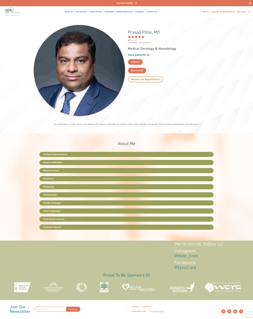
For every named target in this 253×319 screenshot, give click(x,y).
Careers (135, 306)
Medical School (51, 170)
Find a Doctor (96, 12)
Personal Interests (52, 227)
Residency (48, 178)
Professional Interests (54, 219)
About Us (69, 12)
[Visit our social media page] (223, 311)
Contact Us (152, 12)
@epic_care (186, 255)
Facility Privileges (52, 203)
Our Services (81, 12)
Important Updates (125, 3)
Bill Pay (205, 12)
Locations (139, 12)
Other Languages (52, 211)
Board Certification (52, 162)
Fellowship (48, 186)
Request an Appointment (223, 12)
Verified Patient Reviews (55, 154)
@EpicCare (185, 267)
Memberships (50, 195)
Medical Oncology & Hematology (152, 48)
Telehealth (109, 12)
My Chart (241, 12)
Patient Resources (125, 12)
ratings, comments (139, 43)
